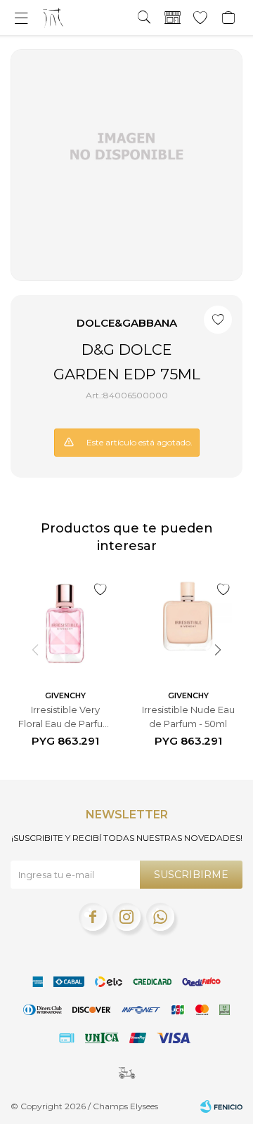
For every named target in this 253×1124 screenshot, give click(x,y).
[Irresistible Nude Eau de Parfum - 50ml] (188, 623)
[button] (144, 17)
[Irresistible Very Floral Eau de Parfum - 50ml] (65, 623)
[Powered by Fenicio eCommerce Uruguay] (221, 1106)
